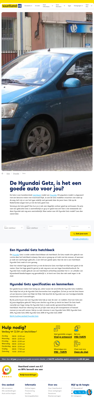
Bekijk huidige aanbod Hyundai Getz (24, 316)
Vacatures (52, 393)
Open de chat (81, 352)
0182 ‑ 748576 (60, 352)
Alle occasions (7, 388)
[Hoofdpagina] (2, 173)
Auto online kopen (9, 393)
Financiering (30, 391)
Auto (8, 173)
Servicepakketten (31, 396)
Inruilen (28, 393)
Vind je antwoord (63, 337)
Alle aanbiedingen (9, 391)
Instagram (77, 396)
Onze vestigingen (55, 391)
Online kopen (30, 388)
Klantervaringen (54, 396)
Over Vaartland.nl (55, 388)
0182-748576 (80, 337)
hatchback (37, 195)
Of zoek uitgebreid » (80, 239)
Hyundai (16, 173)
